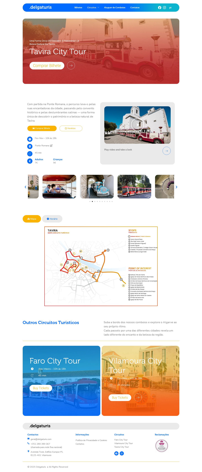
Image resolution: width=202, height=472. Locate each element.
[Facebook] (160, 8)
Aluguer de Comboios (114, 7)
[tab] (32, 219)
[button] (137, 125)
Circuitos (91, 7)
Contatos (134, 7)
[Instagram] (164, 8)
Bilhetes (78, 7)
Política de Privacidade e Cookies (91, 440)
